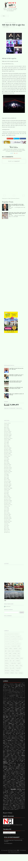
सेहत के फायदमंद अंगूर (9, 799)
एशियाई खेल (12, 711)
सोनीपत (20, 800)
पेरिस (7, 748)
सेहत (5, 798)
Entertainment (12, 691)
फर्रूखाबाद (22, 749)
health (16, 692)
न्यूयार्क (12, 743)
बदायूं (14, 753)
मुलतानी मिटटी (23, 768)
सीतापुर (7, 797)
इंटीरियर (6, 708)
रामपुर (5, 774)
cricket (16, 690)
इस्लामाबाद (18, 651)
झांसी (14, 732)
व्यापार (8, 785)
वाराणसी (22, 780)
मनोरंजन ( (9, 764)
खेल (13, 660)
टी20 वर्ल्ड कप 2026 (20, 732)
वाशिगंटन (4, 781)
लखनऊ (4, 776)
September (6, 438)
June (5, 425)
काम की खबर (14, 714)
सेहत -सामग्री (11, 798)
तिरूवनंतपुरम (7, 670)
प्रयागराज (23, 748)
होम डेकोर (7, 809)
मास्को (10, 765)
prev (4, 600)
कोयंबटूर (17, 658)
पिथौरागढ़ (20, 745)
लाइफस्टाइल (13, 779)
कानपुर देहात (7, 658)
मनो (17, 761)
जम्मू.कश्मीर (18, 668)
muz (17, 641)
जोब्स (4, 732)
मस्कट (15, 764)
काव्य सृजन (5, 717)
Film (5, 692)
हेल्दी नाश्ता (13, 808)
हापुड (11, 807)
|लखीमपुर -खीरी (14, 687)
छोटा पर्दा (14, 728)
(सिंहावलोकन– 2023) (6, 687)
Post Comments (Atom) (13, 198)
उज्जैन (6, 653)
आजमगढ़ (16, 706)
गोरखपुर (6, 665)
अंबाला (12, 702)
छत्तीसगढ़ (6, 668)
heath (6, 693)
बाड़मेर (18, 754)
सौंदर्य (14, 802)
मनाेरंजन (5, 761)
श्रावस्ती (14, 786)
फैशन (8, 751)
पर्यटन (14, 744)
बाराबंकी (22, 754)
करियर (5, 713)
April (5, 428)
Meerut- (21, 696)
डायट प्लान (9, 734)
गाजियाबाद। (7, 663)
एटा (20, 709)
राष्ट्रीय (4, 775)
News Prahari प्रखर (14, 850)
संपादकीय (13, 789)
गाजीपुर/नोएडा (13, 663)
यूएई (12, 772)
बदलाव (7, 753)
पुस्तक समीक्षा (6, 746)
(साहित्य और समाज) (19, 686)
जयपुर (12, 730)
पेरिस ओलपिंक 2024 (13, 748)
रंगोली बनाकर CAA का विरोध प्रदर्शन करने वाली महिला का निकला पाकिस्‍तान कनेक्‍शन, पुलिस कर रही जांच (17, 213)
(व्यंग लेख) (12, 685)
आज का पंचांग (11, 706)
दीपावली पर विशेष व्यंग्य (15, 737)
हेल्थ (22, 807)
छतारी (24, 727)
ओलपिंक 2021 (21, 711)
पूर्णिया (21, 746)
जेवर (19, 730)
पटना (16, 743)
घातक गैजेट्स (5, 727)
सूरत (20, 797)
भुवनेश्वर (5, 760)
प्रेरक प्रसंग (7, 749)
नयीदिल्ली (12, 673)
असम (24, 703)
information (11, 693)
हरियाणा (19, 805)
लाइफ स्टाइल (22, 778)
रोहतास (19, 775)
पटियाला (20, 743)
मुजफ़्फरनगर (12, 767)
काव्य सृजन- (21, 717)
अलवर (13, 703)
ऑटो (19, 653)
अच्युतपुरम (4, 701)
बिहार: (16, 755)
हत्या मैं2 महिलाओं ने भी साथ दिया (18, 804)
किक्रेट (13, 718)
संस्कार (20, 794)
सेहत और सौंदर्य (17, 798)
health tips (22, 692)
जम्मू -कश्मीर (12, 668)
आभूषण (4, 707)
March (5, 430)
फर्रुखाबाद (17, 749)
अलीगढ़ (10, 648)
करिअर (24, 712)
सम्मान (18, 793)
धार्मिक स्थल (23, 738)
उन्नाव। (12, 709)
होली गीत (16, 809)
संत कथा (10, 788)
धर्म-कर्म (13, 738)
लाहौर (24, 779)
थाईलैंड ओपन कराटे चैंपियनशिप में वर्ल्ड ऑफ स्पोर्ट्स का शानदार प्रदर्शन (16, 388)
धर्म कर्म (8, 738)
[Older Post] (23, 195)
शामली (20, 785)
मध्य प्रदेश (21, 760)
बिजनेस (4, 755)
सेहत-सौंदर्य (15, 800)
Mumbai (7, 636)
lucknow (7, 641)
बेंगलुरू (24, 756)
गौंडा (16, 724)
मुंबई (10, 768)
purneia (21, 698)
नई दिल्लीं (10, 739)
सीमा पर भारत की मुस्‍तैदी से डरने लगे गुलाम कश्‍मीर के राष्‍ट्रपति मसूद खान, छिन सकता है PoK (16, 205)
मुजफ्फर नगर (20, 765)
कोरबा (21, 658)
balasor (14, 688)
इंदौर (6, 651)
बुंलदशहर (6, 756)
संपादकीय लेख (5, 792)
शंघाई (17, 785)
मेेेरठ (19, 769)
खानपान (17, 722)
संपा (8, 789)
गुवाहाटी (19, 663)
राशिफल (22, 774)
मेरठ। (11, 769)
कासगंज (12, 658)
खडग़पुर (9, 722)
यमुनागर (12, 770)
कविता (13, 713)
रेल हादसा (15, 775)
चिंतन (13, 727)
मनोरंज (22, 761)
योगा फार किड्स (22, 772)
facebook (23, 138)
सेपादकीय (23, 797)
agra (19, 687)
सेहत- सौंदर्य (9, 800)
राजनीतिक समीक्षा (18, 773)
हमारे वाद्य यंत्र (5, 805)
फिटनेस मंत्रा (15, 750)
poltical (16, 698)
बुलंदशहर (23, 755)
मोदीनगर (7, 770)
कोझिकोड (12, 719)
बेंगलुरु (20, 756)
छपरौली (9, 728)
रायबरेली (13, 774)
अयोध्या (8, 703)
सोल (24, 800)
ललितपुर (17, 778)
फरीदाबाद (12, 749)
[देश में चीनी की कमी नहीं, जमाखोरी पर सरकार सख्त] (14, 575)
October (6, 436)
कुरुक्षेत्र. (22, 718)
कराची (10, 655)
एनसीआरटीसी (6, 711)
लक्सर (23, 775)
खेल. (6, 723)
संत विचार (23, 788)
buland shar (8, 638)
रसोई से (5, 773)
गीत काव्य (4, 724)
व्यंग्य (20, 784)
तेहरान (16, 735)
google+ (11, 138)
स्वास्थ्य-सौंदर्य (5, 804)
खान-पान (13, 722)
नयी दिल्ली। (16, 740)
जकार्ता (18, 728)
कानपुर (18, 655)
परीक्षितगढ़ (10, 744)
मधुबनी (14, 760)
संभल (7, 793)
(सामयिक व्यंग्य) (10, 686)
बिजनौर (8, 755)
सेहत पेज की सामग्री (18, 799)
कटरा (6, 655)
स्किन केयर (22, 802)
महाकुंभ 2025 (20, 764)
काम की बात (19, 714)
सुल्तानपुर (16, 797)
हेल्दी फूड (18, 808)
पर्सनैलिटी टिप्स (19, 744)
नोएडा (16, 673)
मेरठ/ (16, 769)
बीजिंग (19, 755)
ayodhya (13, 636)
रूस (11, 775)
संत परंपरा (14, 788)
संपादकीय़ (23, 789)
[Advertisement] (14, 236)
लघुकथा (4, 778)
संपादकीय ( (13, 792)
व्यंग (16, 784)
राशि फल (17, 774)
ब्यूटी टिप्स (14, 759)
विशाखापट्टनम (23, 783)
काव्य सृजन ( (14, 717)
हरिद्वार (14, 805)
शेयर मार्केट (9, 786)
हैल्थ (4, 809)
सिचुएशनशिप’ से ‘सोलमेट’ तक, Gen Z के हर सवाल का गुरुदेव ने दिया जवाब (16, 375)
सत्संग (5, 789)
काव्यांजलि (4, 718)
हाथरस (4, 807)
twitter (17, 138)
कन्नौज (17, 712)
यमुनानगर (16, 770)
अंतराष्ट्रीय (9, 701)
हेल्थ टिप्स (5, 808)
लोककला (18, 780)
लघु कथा (21, 776)
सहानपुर (24, 794)
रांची (8, 773)
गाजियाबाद (18, 660)
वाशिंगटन (8, 781)
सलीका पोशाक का (15, 794)
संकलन (6, 788)
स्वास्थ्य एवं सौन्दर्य (21, 803)
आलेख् (16, 707)
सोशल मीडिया (6, 802)
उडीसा (10, 653)
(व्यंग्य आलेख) (18, 685)
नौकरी (9, 743)
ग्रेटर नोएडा (12, 665)
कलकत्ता (14, 655)
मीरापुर (15, 765)
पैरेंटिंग (19, 748)
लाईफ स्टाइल (19, 779)
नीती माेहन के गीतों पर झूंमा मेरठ (10, 22)
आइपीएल (20, 704)
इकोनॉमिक (19, 707)
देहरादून (12, 670)
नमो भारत (20, 739)
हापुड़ (15, 807)
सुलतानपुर (11, 797)
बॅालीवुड (16, 756)
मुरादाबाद (17, 768)
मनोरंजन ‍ (15, 763)
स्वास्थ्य (15, 803)
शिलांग (5, 786)
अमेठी (19, 646)
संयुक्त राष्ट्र (23, 793)
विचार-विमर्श (8, 783)
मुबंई (6, 768)
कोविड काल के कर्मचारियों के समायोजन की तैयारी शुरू (16, 394)
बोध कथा (9, 759)
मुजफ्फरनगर (5, 767)
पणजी (24, 743)
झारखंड (11, 732)
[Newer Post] (4, 195)
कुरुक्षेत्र (18, 718)
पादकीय (11, 745)
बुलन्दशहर (12, 756)
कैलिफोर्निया (8, 719)
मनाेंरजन (12, 761)
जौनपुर (7, 732)
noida (13, 643)
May (5, 427)
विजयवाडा (13, 783)
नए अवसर (15, 739)
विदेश (17, 783)
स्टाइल (4, 803)
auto (23, 687)
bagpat (18, 636)
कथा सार (13, 712)
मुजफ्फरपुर (18, 767)
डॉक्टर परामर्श (15, 734)
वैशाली (14, 784)
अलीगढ (6, 648)
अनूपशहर (20, 701)
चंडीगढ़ (17, 665)
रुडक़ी (8, 775)
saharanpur (8, 646)
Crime (21, 690)
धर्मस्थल (18, 738)
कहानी (17, 713)
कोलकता (6, 660)
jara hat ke (22, 693)
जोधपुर (23, 730)
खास (10, 660)
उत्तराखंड (14, 653)
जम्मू (9, 729)
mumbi (12, 641)
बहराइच (4, 754)
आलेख (12, 707)
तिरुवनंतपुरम (21, 734)
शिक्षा (24, 785)
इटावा (13, 651)
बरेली (22, 753)
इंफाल (9, 651)
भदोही (24, 759)
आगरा (20, 648)
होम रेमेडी (12, 809)
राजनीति (12, 773)
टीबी (3, 733)
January (6, 432)
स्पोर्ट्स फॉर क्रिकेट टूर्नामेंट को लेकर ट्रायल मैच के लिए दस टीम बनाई (15, 382)
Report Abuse (7, 813)
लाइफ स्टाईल (7, 779)
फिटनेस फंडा (9, 750)
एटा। (24, 709)
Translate (13, 834)
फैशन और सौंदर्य (13, 751)
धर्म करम (4, 738)
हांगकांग (23, 805)
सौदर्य (11, 802)
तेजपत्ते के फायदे (10, 735)
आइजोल (16, 704)
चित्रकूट (17, 727)
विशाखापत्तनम (6, 784)
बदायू (11, 753)
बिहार (12, 755)
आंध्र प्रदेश (22, 706)
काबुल (9, 714)
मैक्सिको (22, 769)
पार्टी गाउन (15, 745)
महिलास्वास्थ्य (5, 765)
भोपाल (10, 760)
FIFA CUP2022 (22, 691)
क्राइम (11, 720)
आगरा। (6, 706)
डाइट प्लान (18, 733)
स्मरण (7, 803)
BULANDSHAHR (9, 633)
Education (5, 691)
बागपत (8, 754)
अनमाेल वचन (15, 701)
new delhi (7, 643)
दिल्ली (9, 737)
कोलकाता (6, 720)
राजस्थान (23, 773)
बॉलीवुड (4, 759)
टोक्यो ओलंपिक (8, 733)
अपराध (8, 702)
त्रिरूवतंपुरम (20, 735)
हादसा (8, 807)
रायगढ (9, 774)
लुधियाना (10, 780)
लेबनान (14, 780)
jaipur (20, 638)
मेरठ (5, 769)
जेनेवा (16, 730)
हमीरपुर (10, 805)
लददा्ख (9, 778)
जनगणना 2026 (22, 728)
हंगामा (10, 804)
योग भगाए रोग (16, 772)
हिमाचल (19, 807)
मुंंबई (13, 768)
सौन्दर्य (18, 802)
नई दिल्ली (17, 670)
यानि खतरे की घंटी (7, 772)
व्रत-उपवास (12, 785)
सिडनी (4, 797)
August (5, 423)
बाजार (14, 754)
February (6, 431)
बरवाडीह (18, 753)
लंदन (13, 778)
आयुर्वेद (8, 707)
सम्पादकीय (10, 793)
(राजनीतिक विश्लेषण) (6, 685)
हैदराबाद (22, 808)
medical (4, 696)
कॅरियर (4, 719)
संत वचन (19, 788)
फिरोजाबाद (19, 750)
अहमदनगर (5, 704)
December (6, 434)
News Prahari (6, 26)
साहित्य (22, 795)
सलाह (10, 794)
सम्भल (15, 793)
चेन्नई (21, 665)
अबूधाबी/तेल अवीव (17, 702)
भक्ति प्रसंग (20, 759)
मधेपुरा (17, 760)
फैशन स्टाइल (19, 751)
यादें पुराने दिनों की (22, 770)
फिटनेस (4, 750)
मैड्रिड (4, 770)
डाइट (13, 733)
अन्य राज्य (14, 646)
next (5, 600)
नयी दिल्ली (7, 673)
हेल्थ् (9, 808)
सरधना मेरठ (6, 794)
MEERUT (17, 633)
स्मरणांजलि (11, 803)
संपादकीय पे (18, 792)
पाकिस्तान (7, 745)
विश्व (10, 784)
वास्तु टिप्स (20, 781)
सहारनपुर (20, 673)
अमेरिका (4, 703)
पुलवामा (24, 745)
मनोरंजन (5, 763)
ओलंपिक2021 (5, 712)
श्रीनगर (18, 786)
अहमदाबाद (15, 648)
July (5, 424)
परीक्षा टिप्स (6, 744)
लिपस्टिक (5, 780)
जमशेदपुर (5, 729)
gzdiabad (15, 638)
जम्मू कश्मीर (20, 729)
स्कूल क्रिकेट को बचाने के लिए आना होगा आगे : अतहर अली (16, 369)
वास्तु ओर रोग (14, 781)
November (6, 435)
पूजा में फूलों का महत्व (14, 746)
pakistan (18, 643)
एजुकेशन (16, 709)
